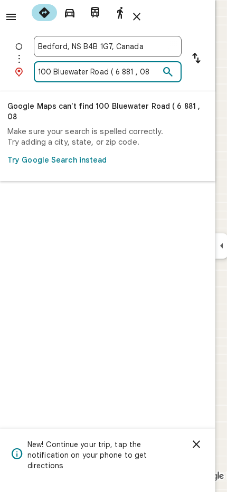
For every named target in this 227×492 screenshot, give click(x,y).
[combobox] (107, 46)
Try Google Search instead (57, 160)
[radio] (44, 12)
